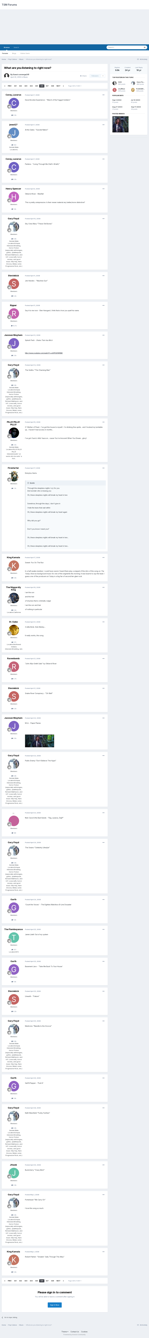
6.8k (14, 239)
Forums (5, 53)
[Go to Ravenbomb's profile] (14, 666)
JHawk (13, 1165)
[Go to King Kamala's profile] (14, 565)
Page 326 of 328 (74, 86)
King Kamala (13, 557)
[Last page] (63, 85)
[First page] (4, 85)
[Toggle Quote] (28, 483)
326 (41, 86)
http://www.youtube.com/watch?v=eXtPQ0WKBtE (44, 353)
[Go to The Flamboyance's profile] (14, 937)
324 (31, 86)
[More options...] (103, 95)
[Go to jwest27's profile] (14, 133)
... (13, 812)
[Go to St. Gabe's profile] (14, 630)
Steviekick (13, 275)
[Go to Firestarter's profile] (14, 476)
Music (25, 77)
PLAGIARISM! (141, 89)
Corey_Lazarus (13, 95)
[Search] (144, 47)
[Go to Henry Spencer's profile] (14, 197)
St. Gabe (13, 622)
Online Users (25, 53)
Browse (7, 47)
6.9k (14, 610)
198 (14, 833)
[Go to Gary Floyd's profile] (14, 227)
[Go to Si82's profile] (115, 83)
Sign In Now (54, 1305)
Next (58, 86)
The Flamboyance (13, 929)
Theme (64, 1332)
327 (47, 86)
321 (15, 86)
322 (20, 86)
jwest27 (13, 124)
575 (14, 642)
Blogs (14, 53)
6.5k (14, 115)
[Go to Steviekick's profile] (14, 284)
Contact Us (75, 1332)
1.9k (14, 920)
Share (84, 76)
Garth (13, 899)
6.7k (14, 679)
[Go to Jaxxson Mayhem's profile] (14, 343)
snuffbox (121, 89)
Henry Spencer (13, 188)
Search (16, 47)
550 (14, 145)
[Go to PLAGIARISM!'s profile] (133, 90)
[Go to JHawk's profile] (14, 1173)
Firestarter (13, 468)
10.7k (15, 326)
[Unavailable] (39, 741)
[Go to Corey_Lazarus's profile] (14, 103)
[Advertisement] (74, 26)
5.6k (14, 578)
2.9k (14, 1185)
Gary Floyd (13, 218)
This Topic (135, 47)
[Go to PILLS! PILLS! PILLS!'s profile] (14, 433)
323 (25, 86)
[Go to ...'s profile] (14, 821)
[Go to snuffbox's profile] (115, 90)
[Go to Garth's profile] (14, 907)
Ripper (13, 305)
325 (36, 86)
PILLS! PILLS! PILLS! (13, 423)
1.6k (14, 209)
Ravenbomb (13, 658)
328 (52, 86)
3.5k (14, 355)
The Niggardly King (13, 588)
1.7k (14, 488)
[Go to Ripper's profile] (14, 313)
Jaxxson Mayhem (13, 335)
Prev (10, 86)
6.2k (14, 296)
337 (14, 949)
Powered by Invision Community (74, 1334)
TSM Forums (9, 4)
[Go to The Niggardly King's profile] (14, 598)
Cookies (84, 1332)
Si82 (120, 82)
